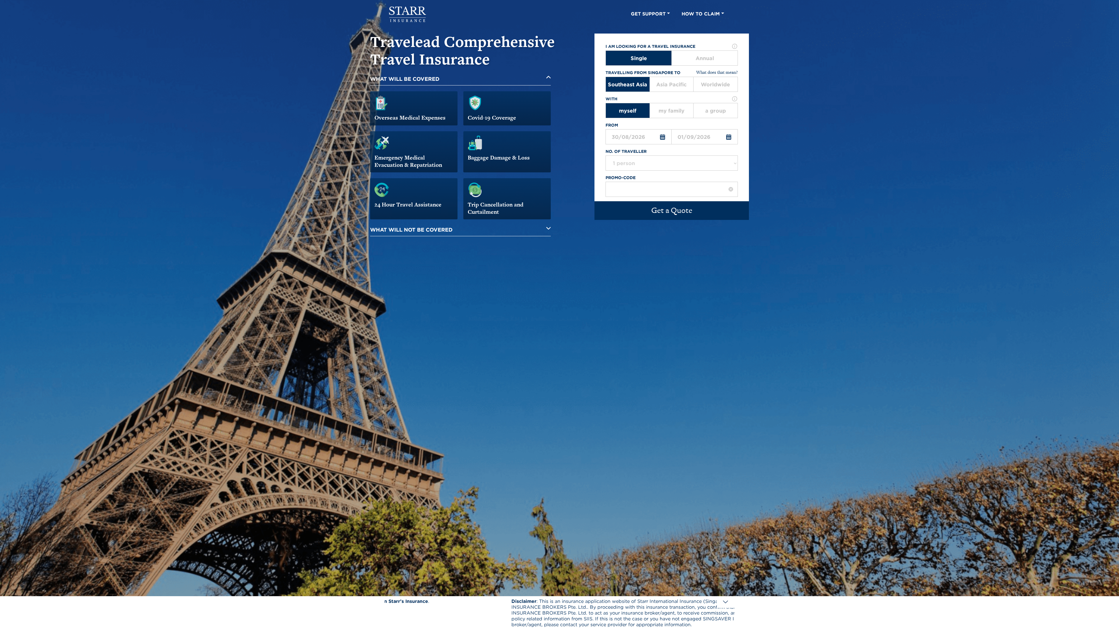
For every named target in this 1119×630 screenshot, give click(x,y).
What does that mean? (717, 72)
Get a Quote (671, 210)
